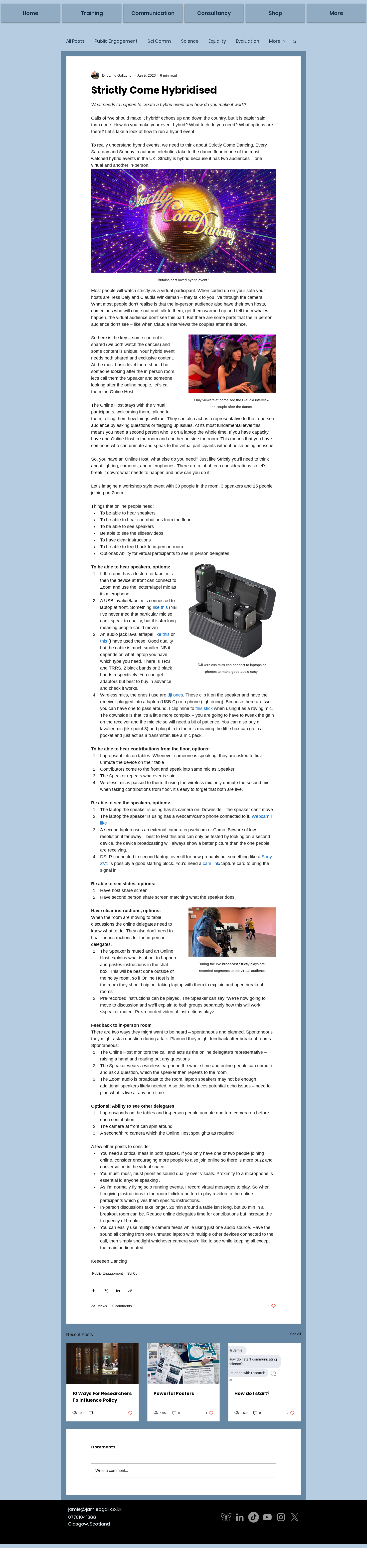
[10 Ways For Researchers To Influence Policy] (102, 1363)
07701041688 (82, 1517)
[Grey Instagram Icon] (281, 1517)
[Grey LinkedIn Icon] (239, 1517)
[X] (294, 1517)
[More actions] (273, 75)
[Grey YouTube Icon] (267, 1517)
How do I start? (252, 1393)
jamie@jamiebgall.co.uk (95, 1509)
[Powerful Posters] (184, 1363)
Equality (217, 41)
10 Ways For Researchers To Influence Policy (102, 1396)
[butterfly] (226, 1517)
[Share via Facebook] (93, 1290)
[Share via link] (130, 1290)
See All (295, 1334)
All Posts (75, 41)
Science (189, 41)
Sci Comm (159, 41)
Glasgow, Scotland (89, 1524)
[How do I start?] (264, 1363)
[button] (336, 13)
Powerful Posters (174, 1393)
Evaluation (247, 41)
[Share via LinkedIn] (118, 1290)
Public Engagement (116, 41)
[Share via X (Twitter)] (105, 1290)
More (274, 41)
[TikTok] (253, 1517)
